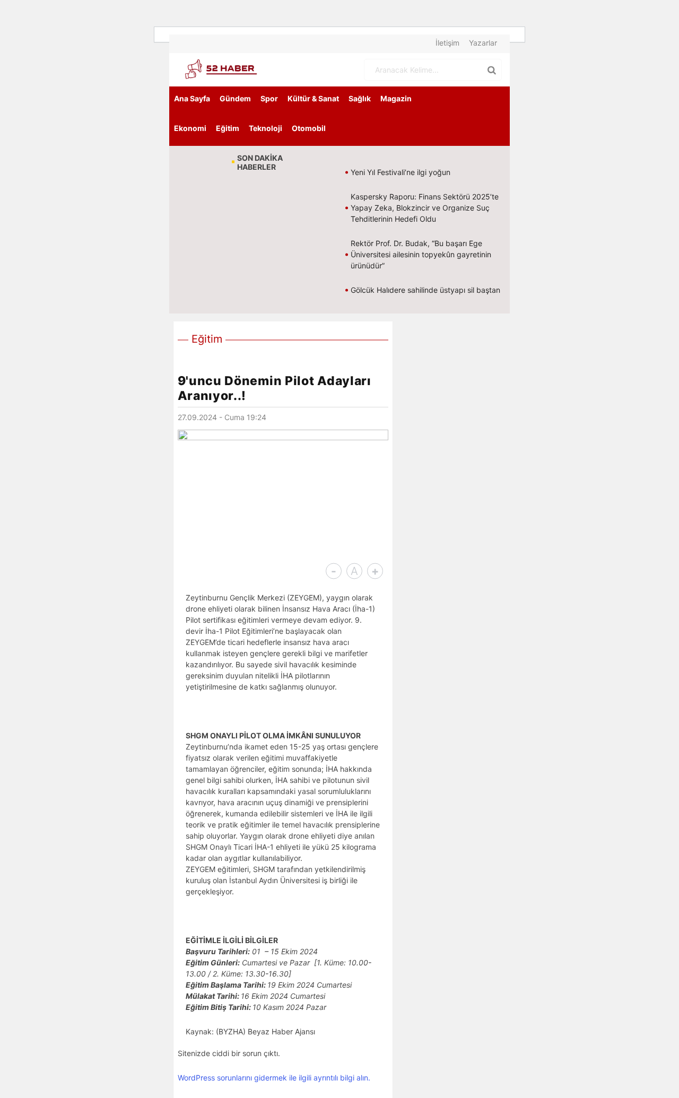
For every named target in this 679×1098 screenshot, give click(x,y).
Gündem (235, 98)
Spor (269, 98)
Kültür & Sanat (313, 98)
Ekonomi (190, 128)
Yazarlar (483, 42)
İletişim (447, 42)
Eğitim (227, 128)
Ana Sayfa (192, 98)
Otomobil (309, 128)
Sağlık (360, 98)
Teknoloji (265, 128)
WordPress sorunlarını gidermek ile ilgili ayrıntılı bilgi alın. (274, 1077)
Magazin (396, 98)
